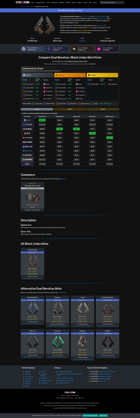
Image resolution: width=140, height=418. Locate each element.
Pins (90, 2)
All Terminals (28, 379)
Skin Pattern (57, 38)
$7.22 (59, 151)
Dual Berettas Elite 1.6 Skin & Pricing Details (32, 356)
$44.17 (42, 146)
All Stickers (43, 378)
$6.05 (76, 120)
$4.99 (92, 137)
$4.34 (76, 159)
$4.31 (76, 137)
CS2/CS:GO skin (86, 16)
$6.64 (59, 142)
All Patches (28, 383)
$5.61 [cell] (69, 95)
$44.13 (42, 137)
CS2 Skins (31, 6)
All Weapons (44, 383)
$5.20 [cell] (69, 98)
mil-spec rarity (102, 18)
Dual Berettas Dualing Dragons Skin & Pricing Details (107, 326)
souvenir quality (83, 30)
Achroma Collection (105, 374)
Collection (107, 38)
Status (95, 2)
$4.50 (109, 133)
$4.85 (92, 142)
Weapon (32, 38)
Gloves (74, 2)
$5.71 (92, 155)
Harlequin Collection (105, 376)
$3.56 (109, 146)
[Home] (23, 3)
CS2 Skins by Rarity (63, 383)
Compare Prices (40, 2)
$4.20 (76, 124)
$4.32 (76, 146)
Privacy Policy (75, 395)
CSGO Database (24, 6)
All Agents (28, 371)
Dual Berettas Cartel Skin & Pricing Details (82, 326)
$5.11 (76, 133)
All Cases (27, 374)
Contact (68, 395)
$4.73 (76, 155)
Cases (48, 2)
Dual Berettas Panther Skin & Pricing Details (107, 356)
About (62, 395)
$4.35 (76, 142)
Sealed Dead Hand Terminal (107, 371)
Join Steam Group (79, 398)
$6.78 (59, 124)
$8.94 (59, 120)
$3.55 (109, 137)
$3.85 (109, 159)
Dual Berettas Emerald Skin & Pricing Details (57, 356)
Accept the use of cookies (90, 415)
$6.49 (92, 159)
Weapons (61, 2)
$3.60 (109, 129)
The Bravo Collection (100, 16)
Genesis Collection (104, 379)
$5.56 (92, 120)
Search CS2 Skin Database (65, 378)
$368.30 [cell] (102, 84)
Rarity (82, 38)
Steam (85, 408)
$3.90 (109, 142)
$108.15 (42, 129)
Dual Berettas (32, 41)
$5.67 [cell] (37, 87)
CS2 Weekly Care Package (66, 380)
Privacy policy (103, 415)
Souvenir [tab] (103, 109)
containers (63, 179)
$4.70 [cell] (37, 95)
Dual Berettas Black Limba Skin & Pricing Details (32, 278)
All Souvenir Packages (44, 375)
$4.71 (92, 129)
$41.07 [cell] (38, 84)
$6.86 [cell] (69, 87)
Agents (80, 2)
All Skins (42, 371)
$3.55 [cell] (37, 98)
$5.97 (59, 155)
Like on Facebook (61, 398)
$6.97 (59, 146)
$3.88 (76, 129)
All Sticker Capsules (46, 380)
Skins (32, 2)
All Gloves (28, 381)
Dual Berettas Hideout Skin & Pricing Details (82, 359)
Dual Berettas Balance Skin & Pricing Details (57, 326)
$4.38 (109, 155)
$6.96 (59, 137)
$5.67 (59, 129)
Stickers (68, 2)
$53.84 (42, 133)
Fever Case (102, 381)
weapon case (101, 25)
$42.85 (42, 142)
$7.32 (59, 133)
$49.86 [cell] (70, 84)
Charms (85, 2)
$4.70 (92, 133)
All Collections (29, 376)
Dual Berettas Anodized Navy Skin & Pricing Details (32, 323)
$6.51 (109, 120)
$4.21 (109, 151)
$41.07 (42, 120)
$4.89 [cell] (69, 91)
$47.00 (42, 151)
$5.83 (59, 159)
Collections (54, 2)
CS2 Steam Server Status (65, 371)
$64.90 (42, 155)
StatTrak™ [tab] (70, 109)
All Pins (27, 386)
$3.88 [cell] (37, 91)
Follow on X (70, 398)
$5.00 (92, 146)
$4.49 (76, 151)
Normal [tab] (37, 109)
